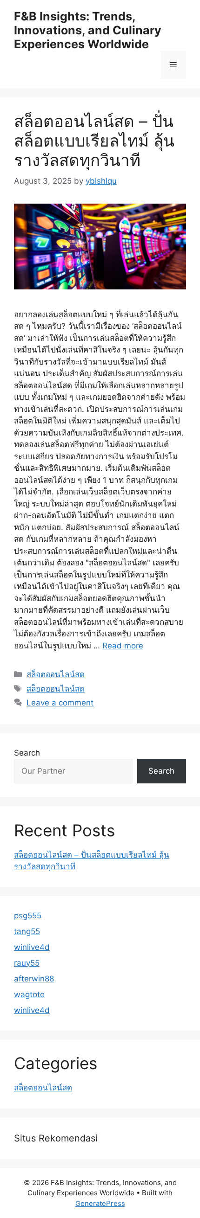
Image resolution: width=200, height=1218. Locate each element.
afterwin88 (34, 978)
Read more (122, 645)
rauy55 (27, 963)
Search (27, 752)
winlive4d (32, 947)
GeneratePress (100, 1203)
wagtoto (29, 994)
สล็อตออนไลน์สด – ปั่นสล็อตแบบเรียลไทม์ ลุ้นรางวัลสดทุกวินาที (94, 140)
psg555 (27, 915)
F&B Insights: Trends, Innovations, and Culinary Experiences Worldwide (87, 30)
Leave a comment (60, 702)
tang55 (27, 931)
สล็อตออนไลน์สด (56, 674)
